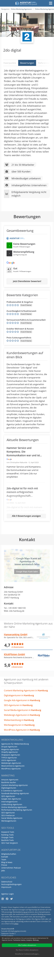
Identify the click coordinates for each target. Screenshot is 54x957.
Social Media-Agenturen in (22, 710)
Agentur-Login (7, 894)
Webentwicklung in (19, 719)
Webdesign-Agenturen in (22, 714)
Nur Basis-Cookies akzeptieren (27, 950)
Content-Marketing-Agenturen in (26, 690)
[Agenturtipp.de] (26, 3)
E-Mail (16, 924)
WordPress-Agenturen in (22, 729)
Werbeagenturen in (19, 724)
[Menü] (50, 3)
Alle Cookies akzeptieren (27, 945)
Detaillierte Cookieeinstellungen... (27, 954)
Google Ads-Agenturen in (22, 700)
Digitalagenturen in (19, 695)
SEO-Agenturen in (18, 705)
